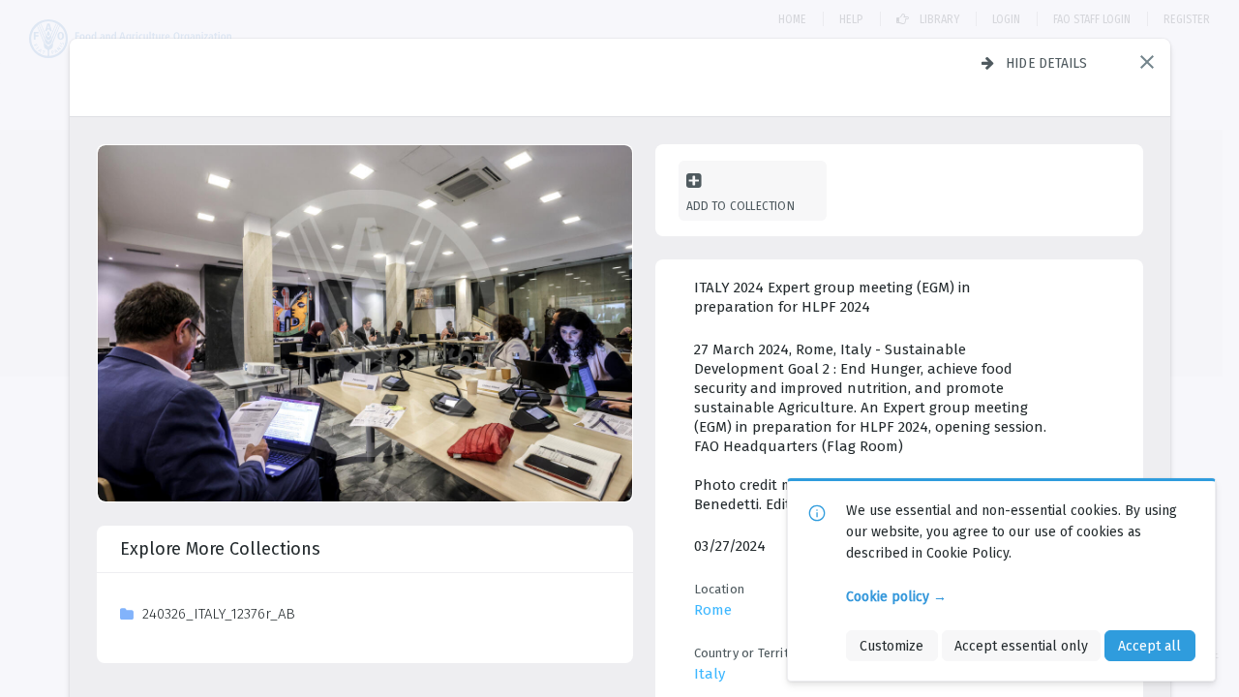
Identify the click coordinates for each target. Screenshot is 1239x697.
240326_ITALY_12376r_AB (218, 613)
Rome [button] (713, 610)
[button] (1147, 62)
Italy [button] (709, 673)
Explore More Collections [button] (220, 549)
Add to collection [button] (740, 205)
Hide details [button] (1047, 63)
